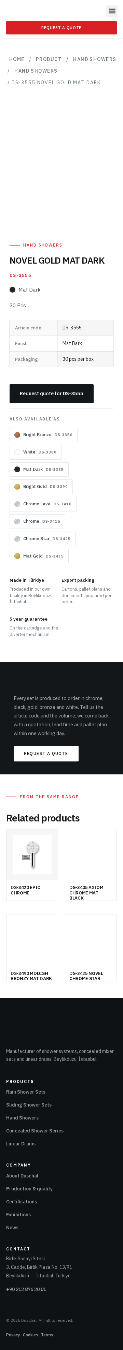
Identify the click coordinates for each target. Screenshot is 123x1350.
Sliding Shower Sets (29, 1105)
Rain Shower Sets (25, 1092)
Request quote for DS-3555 (51, 393)
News (12, 1228)
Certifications (21, 1202)
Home (17, 59)
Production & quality (29, 1189)
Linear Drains (21, 1144)
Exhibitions (18, 1215)
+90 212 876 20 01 (26, 1289)
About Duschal (22, 1176)
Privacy (13, 1334)
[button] (112, 11)
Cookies (30, 1334)
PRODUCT (49, 59)
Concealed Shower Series (35, 1131)
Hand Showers (94, 59)
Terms (47, 1334)
